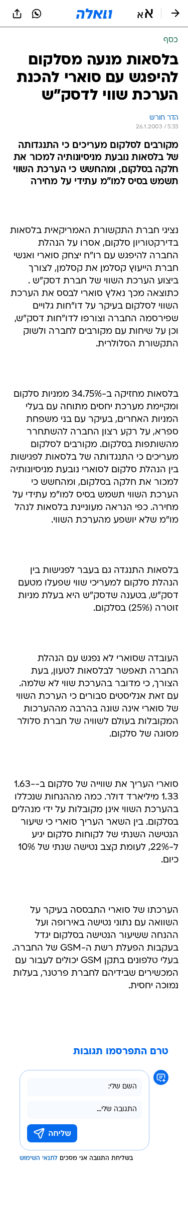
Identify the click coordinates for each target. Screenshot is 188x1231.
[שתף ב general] (17, 13)
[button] (145, 13)
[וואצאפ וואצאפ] (37, 14)
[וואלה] (94, 14)
